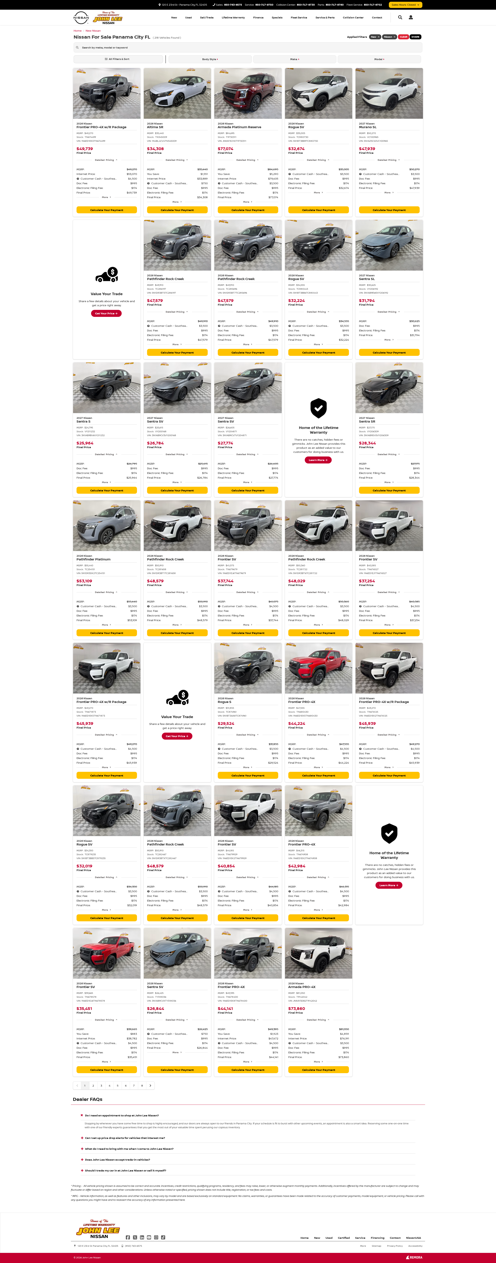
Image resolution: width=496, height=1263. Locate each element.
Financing (377, 1238)
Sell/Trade (207, 17)
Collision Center (353, 17)
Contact (377, 17)
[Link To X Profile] (135, 1237)
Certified (344, 1238)
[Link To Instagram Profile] (156, 1237)
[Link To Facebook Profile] (128, 1237)
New (174, 17)
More (105, 197)
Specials (277, 17)
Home (305, 1238)
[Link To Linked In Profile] (142, 1237)
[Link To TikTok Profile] (163, 1237)
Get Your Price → (106, 313)
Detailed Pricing (104, 160)
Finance (258, 17)
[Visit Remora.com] (414, 1258)
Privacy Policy (395, 1245)
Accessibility (415, 1245)
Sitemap (376, 1245)
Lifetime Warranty (233, 17)
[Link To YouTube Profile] (149, 1237)
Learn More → (318, 460)
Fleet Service (299, 17)
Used (188, 17)
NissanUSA (413, 1238)
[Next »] (150, 1085)
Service (360, 1238)
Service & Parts (325, 17)
